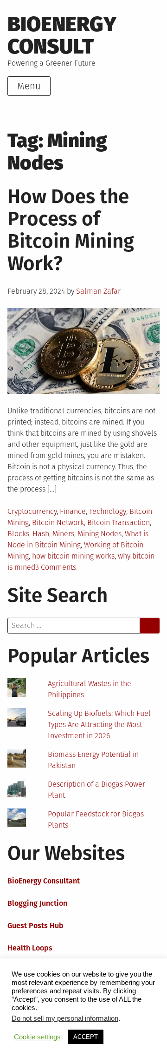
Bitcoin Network (58, 522)
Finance (73, 511)
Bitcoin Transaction (118, 522)
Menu (29, 86)
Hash (40, 533)
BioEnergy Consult (61, 35)
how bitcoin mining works (73, 556)
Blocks (18, 533)
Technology (107, 511)
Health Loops (29, 947)
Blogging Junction (37, 903)
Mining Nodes (99, 533)
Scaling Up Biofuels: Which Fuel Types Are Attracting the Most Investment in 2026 (99, 724)
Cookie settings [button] (37, 1037)
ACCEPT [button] (85, 1036)
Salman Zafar (98, 291)
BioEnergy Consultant (43, 880)
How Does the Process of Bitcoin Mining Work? (70, 230)
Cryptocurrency (32, 511)
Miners (63, 533)
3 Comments (55, 567)
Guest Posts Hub (35, 925)
